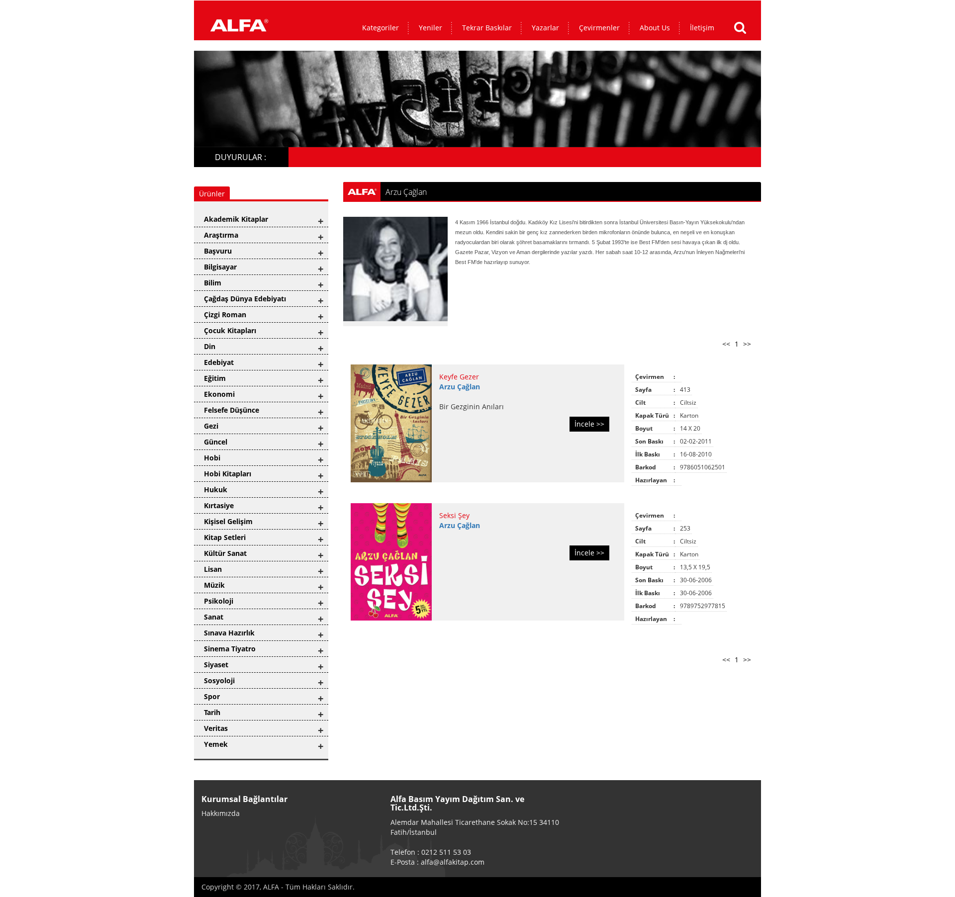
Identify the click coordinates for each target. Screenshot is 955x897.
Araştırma (221, 235)
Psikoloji (218, 601)
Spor (212, 696)
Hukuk (215, 489)
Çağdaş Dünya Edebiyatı (245, 298)
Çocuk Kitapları (230, 330)
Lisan (213, 569)
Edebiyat (219, 362)
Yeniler (430, 27)
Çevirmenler (599, 27)
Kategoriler (380, 27)
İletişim (702, 27)
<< (726, 344)
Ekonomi (219, 394)
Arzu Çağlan (459, 386)
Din (209, 346)
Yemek (216, 744)
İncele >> (589, 424)
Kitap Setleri (225, 537)
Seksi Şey (454, 515)
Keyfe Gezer (459, 376)
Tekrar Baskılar (487, 27)
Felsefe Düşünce (231, 410)
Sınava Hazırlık (229, 632)
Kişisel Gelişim (228, 521)
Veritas (216, 728)
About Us (655, 27)
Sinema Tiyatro (230, 648)
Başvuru (218, 251)
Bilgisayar (220, 266)
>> (747, 344)
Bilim (212, 282)
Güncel (215, 442)
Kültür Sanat (225, 553)
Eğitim (215, 378)
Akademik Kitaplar (236, 219)
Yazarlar (545, 27)
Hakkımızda (220, 813)
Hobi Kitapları (227, 473)
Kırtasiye (219, 505)
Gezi (211, 426)
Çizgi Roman (225, 314)
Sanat (213, 617)
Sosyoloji (219, 680)
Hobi (212, 457)
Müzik (214, 585)
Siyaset (216, 664)
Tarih (212, 712)
